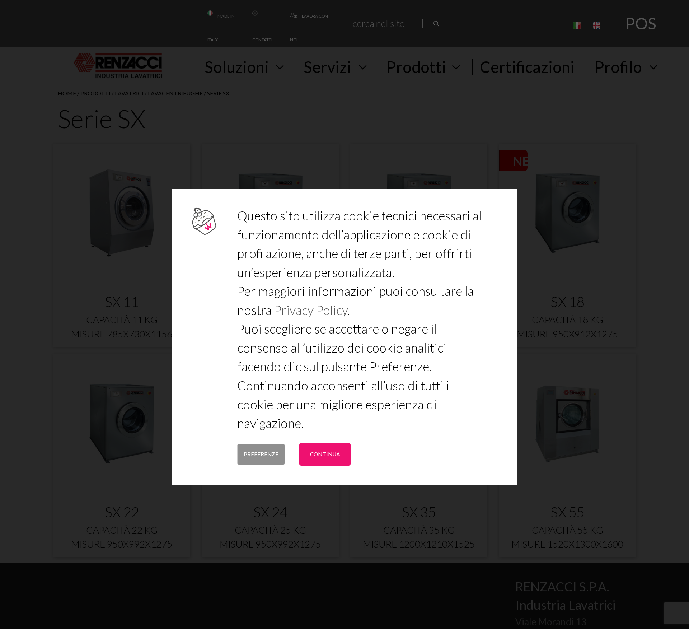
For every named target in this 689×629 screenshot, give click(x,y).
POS (640, 23)
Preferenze (261, 454)
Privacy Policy (310, 309)
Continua (325, 454)
